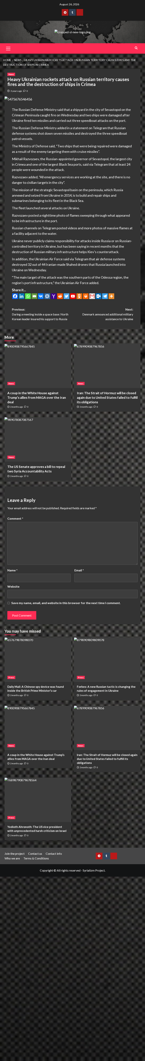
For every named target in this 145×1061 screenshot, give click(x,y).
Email (79, 570)
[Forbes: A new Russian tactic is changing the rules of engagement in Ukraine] (107, 660)
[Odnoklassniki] (79, 296)
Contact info (54, 853)
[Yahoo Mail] (53, 296)
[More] (111, 296)
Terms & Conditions (36, 858)
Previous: (40, 314)
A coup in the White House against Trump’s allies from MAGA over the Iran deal (36, 397)
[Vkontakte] (41, 296)
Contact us (35, 853)
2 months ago (16, 407)
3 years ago (16, 91)
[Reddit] (60, 296)
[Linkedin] (21, 296)
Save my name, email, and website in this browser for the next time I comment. (66, 603)
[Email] (34, 296)
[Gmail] (92, 296)
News (11, 74)
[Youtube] (73, 296)
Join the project (15, 853)
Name (12, 570)
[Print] (86, 296)
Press (11, 677)
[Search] (136, 48)
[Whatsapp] (28, 296)
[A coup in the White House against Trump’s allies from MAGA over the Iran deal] (38, 366)
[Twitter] (66, 296)
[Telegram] (105, 296)
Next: (107, 314)
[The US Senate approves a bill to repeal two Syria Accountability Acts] (38, 439)
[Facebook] (15, 296)
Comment (15, 518)
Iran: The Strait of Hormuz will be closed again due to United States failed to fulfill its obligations (107, 397)
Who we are (12, 858)
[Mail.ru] (47, 296)
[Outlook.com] (98, 296)
